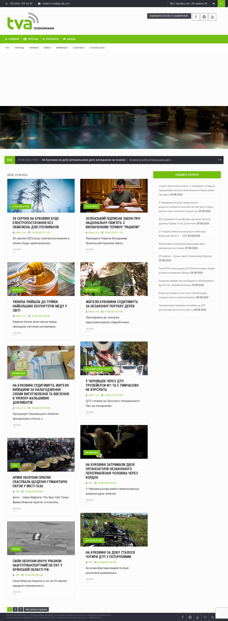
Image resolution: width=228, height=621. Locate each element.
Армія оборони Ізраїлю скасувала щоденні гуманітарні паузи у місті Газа (40, 481)
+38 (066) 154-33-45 (20, 3)
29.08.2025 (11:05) (41, 232)
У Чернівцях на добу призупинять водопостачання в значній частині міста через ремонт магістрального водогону (186, 207)
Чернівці (19, 47)
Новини (14, 39)
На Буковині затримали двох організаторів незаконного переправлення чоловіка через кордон (112, 471)
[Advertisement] (114, 79)
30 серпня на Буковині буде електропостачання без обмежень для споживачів (36, 222)
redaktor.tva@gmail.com (56, 3)
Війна (47, 47)
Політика (78, 47)
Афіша (71, 39)
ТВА (90, 483)
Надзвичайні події (98, 369)
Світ (15, 465)
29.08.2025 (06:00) (41, 316)
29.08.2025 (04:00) (41, 408)
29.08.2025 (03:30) (107, 483)
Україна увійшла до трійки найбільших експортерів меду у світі (40, 306)
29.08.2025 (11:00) (114, 232)
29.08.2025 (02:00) (34, 575)
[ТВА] (49, 20)
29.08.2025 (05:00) (114, 311)
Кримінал (62, 47)
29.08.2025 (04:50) (114, 395)
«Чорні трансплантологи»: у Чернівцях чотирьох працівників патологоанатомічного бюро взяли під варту (187, 190)
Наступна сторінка (36, 609)
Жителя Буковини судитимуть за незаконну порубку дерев (112, 304)
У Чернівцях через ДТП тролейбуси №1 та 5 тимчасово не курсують (112, 385)
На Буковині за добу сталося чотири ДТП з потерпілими (110, 554)
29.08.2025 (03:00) (34, 491)
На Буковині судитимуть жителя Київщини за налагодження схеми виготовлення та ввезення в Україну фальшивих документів (41, 394)
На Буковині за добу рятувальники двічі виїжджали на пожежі (84, 160)
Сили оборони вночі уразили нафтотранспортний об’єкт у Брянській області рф (37, 565)
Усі (7, 47)
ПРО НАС (33, 39)
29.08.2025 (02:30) (107, 562)
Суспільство (97, 47)
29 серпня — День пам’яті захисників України (185, 256)
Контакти (52, 39)
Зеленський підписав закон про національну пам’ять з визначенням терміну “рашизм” (113, 222)
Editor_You (20, 232)
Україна (34, 47)
